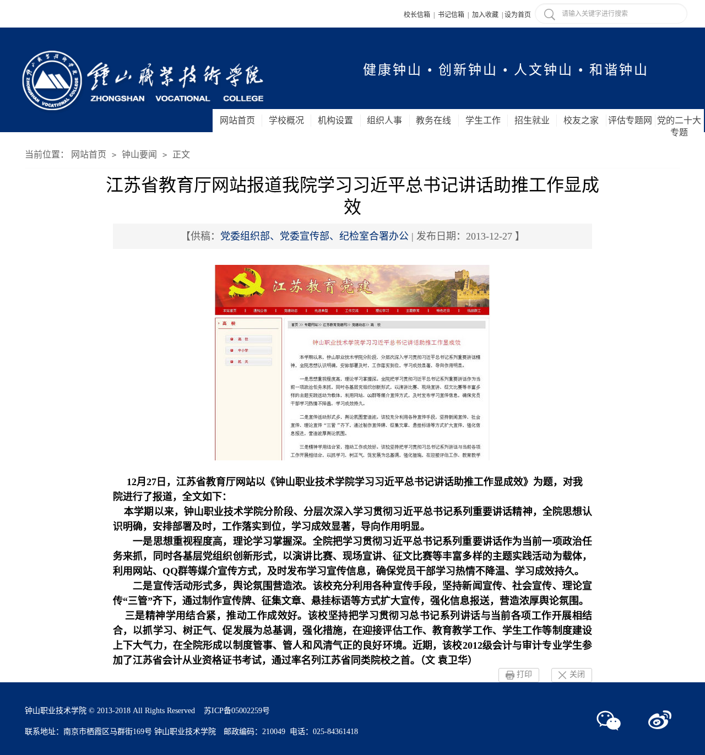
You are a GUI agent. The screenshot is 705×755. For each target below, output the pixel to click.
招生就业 (532, 120)
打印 (524, 674)
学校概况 (286, 120)
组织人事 (384, 120)
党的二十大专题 (679, 126)
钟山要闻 (139, 154)
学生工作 (483, 120)
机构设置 (335, 120)
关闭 (577, 674)
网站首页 (237, 120)
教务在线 (433, 120)
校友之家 (581, 120)
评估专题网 (630, 120)
